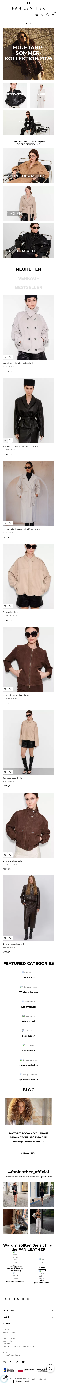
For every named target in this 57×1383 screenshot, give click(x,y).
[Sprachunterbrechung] (36, 15)
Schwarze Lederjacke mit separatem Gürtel (21, 446)
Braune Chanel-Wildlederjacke (16, 695)
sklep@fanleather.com (12, 1355)
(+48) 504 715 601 (10, 1332)
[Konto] (42, 15)
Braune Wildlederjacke (12, 861)
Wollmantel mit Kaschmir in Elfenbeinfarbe (21, 529)
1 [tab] (26, 23)
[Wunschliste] (10, 689)
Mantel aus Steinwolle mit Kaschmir (18, 363)
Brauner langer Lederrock (13, 944)
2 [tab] (30, 23)
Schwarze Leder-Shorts (12, 778)
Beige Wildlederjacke (12, 612)
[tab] (28, 269)
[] (5, 689)
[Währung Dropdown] (31, 15)
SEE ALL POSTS (28, 1153)
